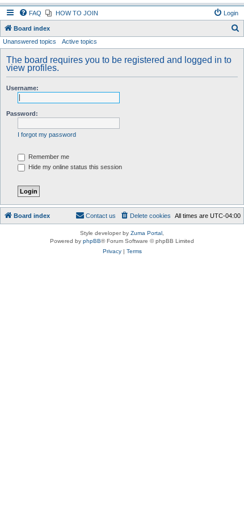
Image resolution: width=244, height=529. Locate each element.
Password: (22, 113)
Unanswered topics (29, 41)
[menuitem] (30, 13)
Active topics (79, 41)
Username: (22, 88)
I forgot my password (47, 134)
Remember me (48, 156)
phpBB (92, 241)
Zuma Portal (146, 233)
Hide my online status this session (74, 166)
